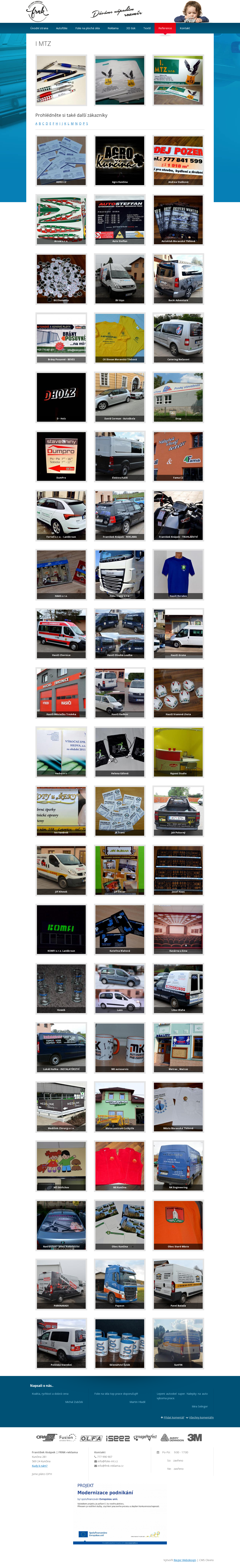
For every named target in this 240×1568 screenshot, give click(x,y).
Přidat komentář (174, 1417)
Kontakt (185, 28)
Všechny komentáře (201, 1417)
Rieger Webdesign (185, 1560)
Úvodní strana (39, 28)
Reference (165, 28)
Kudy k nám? (40, 1465)
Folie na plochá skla (87, 28)
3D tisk (130, 28)
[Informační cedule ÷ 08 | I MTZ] (178, 80)
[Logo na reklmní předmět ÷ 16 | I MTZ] (61, 80)
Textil (147, 28)
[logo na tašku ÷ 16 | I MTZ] (120, 80)
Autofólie (62, 28)
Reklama (113, 28)
